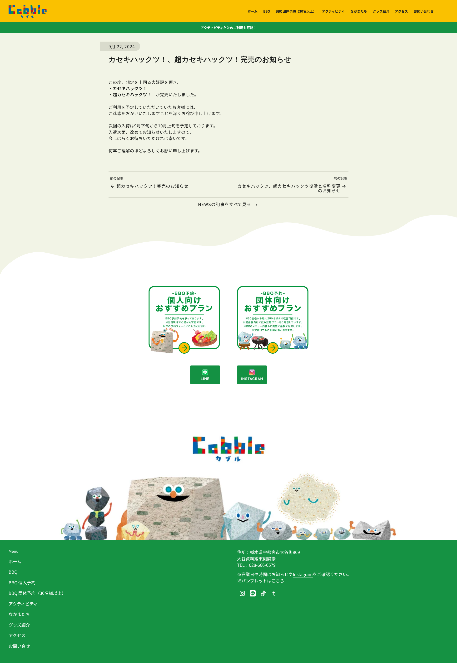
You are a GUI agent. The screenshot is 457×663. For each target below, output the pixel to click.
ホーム (15, 561)
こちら (277, 580)
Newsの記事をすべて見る (225, 204)
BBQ (13, 572)
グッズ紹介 (19, 625)
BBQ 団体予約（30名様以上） (37, 593)
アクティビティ (23, 604)
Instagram (303, 574)
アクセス (17, 635)
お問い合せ (19, 646)
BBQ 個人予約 (22, 582)
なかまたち (19, 614)
